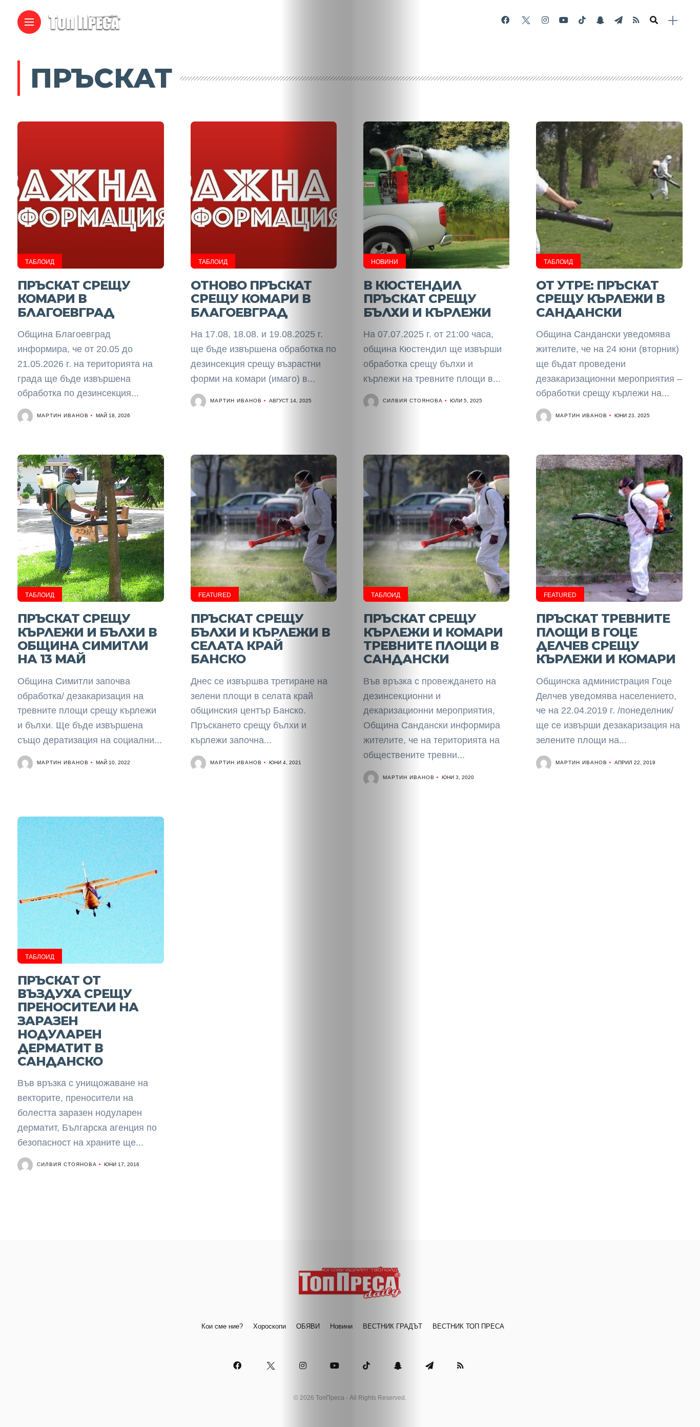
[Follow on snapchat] (600, 20)
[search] (654, 20)
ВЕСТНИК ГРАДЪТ (392, 1326)
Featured (214, 595)
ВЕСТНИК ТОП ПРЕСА (468, 1326)
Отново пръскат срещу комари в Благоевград (251, 299)
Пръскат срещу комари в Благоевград (73, 299)
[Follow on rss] (636, 20)
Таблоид (39, 262)
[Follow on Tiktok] (582, 20)
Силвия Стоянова (413, 400)
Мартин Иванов (63, 415)
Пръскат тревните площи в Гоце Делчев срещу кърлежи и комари (605, 638)
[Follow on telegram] (618, 20)
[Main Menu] (29, 22)
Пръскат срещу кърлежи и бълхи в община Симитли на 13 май (87, 638)
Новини (384, 262)
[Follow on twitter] (525, 20)
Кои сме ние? (222, 1326)
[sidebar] (672, 20)
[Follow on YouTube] (563, 20)
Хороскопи (269, 1326)
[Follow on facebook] (505, 20)
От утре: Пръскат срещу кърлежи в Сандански (600, 299)
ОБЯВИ (308, 1326)
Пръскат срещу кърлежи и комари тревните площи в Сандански (433, 638)
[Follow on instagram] (545, 20)
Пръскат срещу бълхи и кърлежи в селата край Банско (260, 638)
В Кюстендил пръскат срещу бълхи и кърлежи (427, 299)
